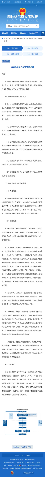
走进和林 (14, 33)
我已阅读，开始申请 (22, 447)
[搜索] (36, 26)
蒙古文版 (18, 2)
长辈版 (28, 2)
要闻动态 (23, 33)
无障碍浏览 (39, 3)
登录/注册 (7, 2)
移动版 (16, 455)
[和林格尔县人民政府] (22, 15)
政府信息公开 (33, 33)
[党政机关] (12, 473)
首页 (13, 38)
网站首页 (5, 33)
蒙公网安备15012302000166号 (31, 465)
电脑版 (28, 455)
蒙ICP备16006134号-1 (11, 465)
